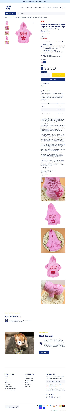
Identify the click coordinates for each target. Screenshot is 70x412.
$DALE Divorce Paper (10, 390)
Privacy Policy (8, 382)
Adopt (26, 382)
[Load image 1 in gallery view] (7, 23)
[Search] (18, 13)
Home (6, 17)
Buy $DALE (28, 386)
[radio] (43, 62)
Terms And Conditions (10, 388)
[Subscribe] (63, 381)
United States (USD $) (11, 407)
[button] (43, 86)
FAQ (6, 378)
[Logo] (8, 7)
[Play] (19, 343)
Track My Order (29, 378)
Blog (6, 380)
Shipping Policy (8, 386)
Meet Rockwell (46, 336)
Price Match (44, 72)
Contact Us (28, 384)
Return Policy (8, 384)
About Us (7, 376)
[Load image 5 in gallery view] (7, 43)
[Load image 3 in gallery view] (7, 33)
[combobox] (41, 13)
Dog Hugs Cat (55, 410)
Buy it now (53, 79)
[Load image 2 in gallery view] (7, 28)
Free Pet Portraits (29, 380)
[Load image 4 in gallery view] (7, 38)
